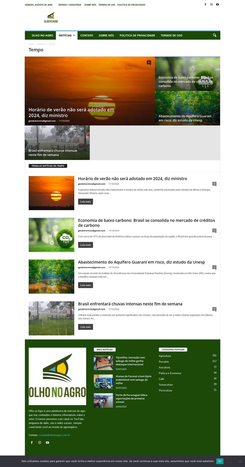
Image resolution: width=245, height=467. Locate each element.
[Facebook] (205, 4)
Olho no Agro (42, 35)
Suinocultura (166, 384)
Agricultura (165, 356)
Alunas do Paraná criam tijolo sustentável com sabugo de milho (133, 379)
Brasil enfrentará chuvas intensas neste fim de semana (53, 152)
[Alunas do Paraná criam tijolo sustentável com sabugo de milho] (103, 381)
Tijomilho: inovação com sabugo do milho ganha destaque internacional (130, 361)
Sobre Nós (90, 4)
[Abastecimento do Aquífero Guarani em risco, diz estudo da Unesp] (187, 112)
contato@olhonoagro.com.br (54, 435)
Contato (86, 35)
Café (161, 379)
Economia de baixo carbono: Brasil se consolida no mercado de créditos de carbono (186, 81)
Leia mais (85, 201)
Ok (220, 461)
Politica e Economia (170, 373)
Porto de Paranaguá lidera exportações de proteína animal (131, 398)
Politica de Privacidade (131, 4)
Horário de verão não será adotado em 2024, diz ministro (71, 112)
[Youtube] (217, 4)
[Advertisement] (150, 18)
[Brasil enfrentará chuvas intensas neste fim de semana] (57, 146)
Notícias (65, 35)
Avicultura (164, 367)
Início (31, 44)
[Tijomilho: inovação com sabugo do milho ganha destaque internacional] (103, 363)
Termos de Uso (107, 4)
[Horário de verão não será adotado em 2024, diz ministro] (90, 95)
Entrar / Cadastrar (69, 4)
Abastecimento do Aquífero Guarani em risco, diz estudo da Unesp (185, 118)
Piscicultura (165, 390)
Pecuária (164, 361)
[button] (214, 35)
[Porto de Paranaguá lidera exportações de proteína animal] (103, 400)
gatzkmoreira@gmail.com (42, 120)
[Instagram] (211, 4)
